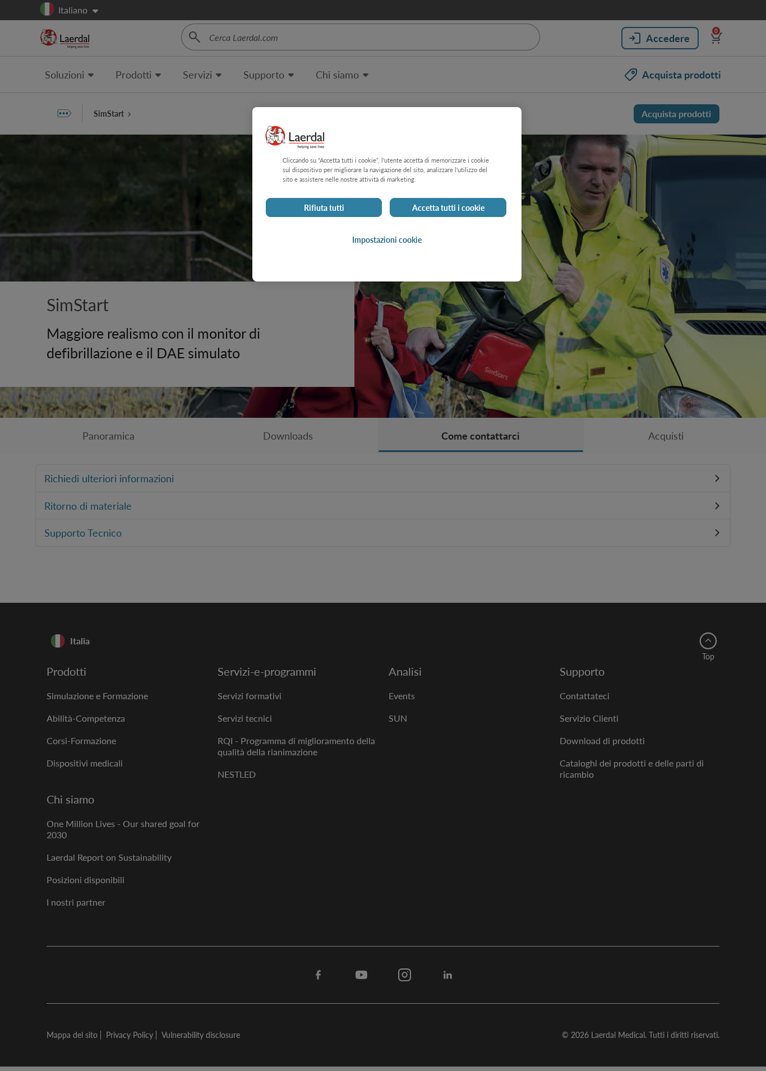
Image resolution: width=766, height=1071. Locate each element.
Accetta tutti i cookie (448, 207)
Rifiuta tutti (324, 207)
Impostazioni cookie (387, 239)
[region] (387, 194)
